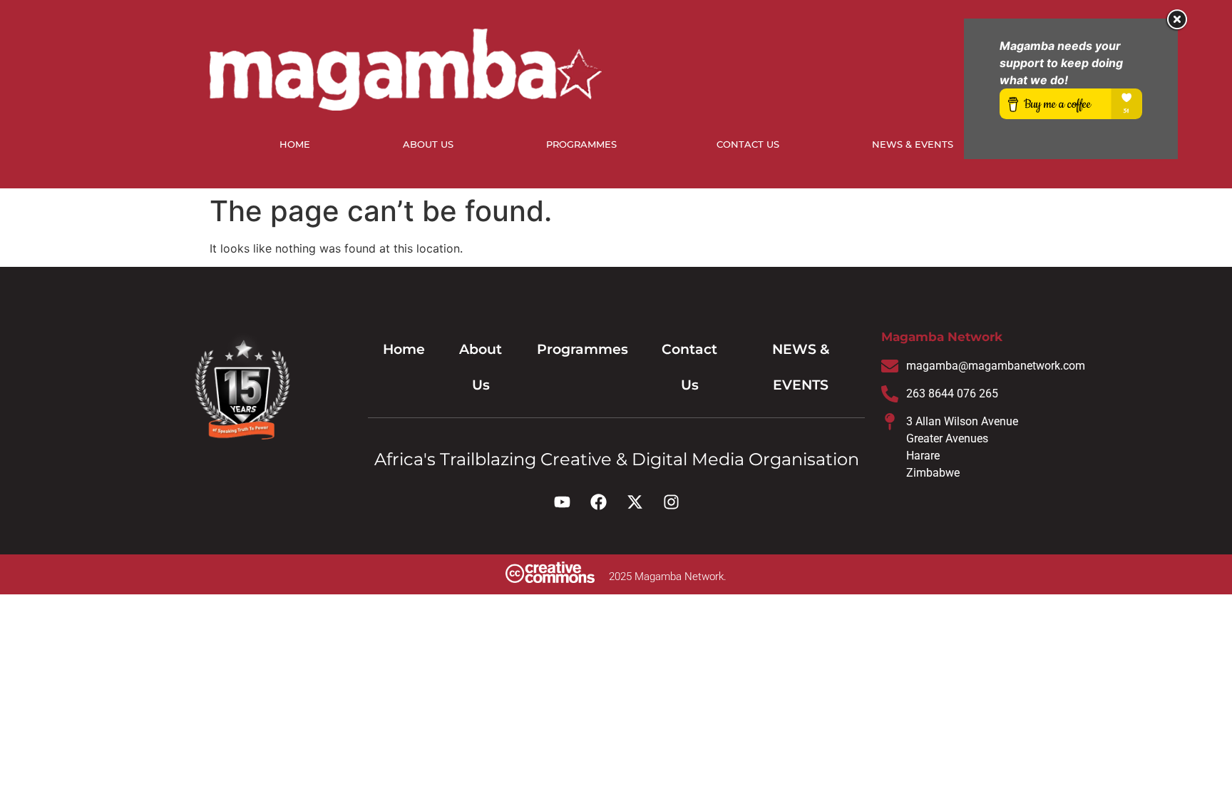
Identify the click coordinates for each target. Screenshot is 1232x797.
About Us (428, 144)
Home (294, 144)
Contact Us (748, 144)
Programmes (581, 144)
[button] (585, 144)
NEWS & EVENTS (912, 144)
